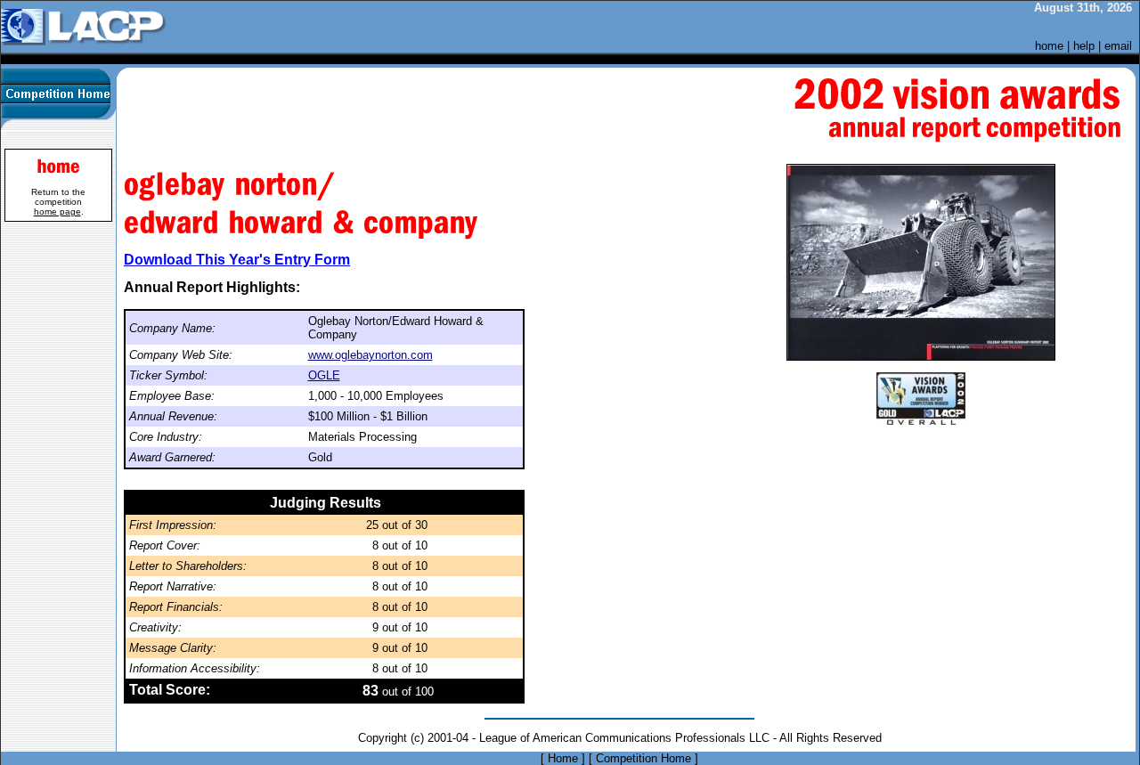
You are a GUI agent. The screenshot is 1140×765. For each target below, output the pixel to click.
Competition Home (643, 758)
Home (563, 758)
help (1084, 46)
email (1118, 46)
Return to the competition (58, 201)
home (1049, 46)
